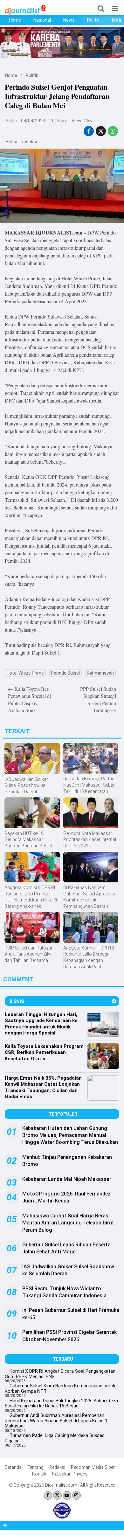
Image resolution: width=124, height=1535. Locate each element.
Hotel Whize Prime (25, 673)
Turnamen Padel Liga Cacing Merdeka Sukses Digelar (55, 1438)
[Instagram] (76, 1495)
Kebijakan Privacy (69, 1473)
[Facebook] (48, 1495)
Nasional (42, 20)
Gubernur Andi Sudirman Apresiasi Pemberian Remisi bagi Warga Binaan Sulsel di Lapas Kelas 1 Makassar (56, 1420)
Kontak (39, 1473)
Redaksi (29, 141)
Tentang (35, 1467)
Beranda (13, 1467)
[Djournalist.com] (25, 13)
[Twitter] (57, 1495)
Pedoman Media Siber (93, 1467)
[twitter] (101, 131)
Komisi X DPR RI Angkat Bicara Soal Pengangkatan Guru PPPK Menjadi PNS (60, 1373)
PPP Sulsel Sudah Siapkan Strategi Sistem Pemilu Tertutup (98, 699)
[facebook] (88, 131)
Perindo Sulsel (65, 673)
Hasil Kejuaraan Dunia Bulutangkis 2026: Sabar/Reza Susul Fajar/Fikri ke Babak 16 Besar (61, 1403)
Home (15, 20)
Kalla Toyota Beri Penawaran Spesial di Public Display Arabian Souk (29, 699)
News (69, 20)
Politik (93, 20)
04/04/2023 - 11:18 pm (44, 120)
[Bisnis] (114, 1001)
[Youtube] (67, 1495)
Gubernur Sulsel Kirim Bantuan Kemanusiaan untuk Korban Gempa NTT (60, 1388)
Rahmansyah (100, 673)
